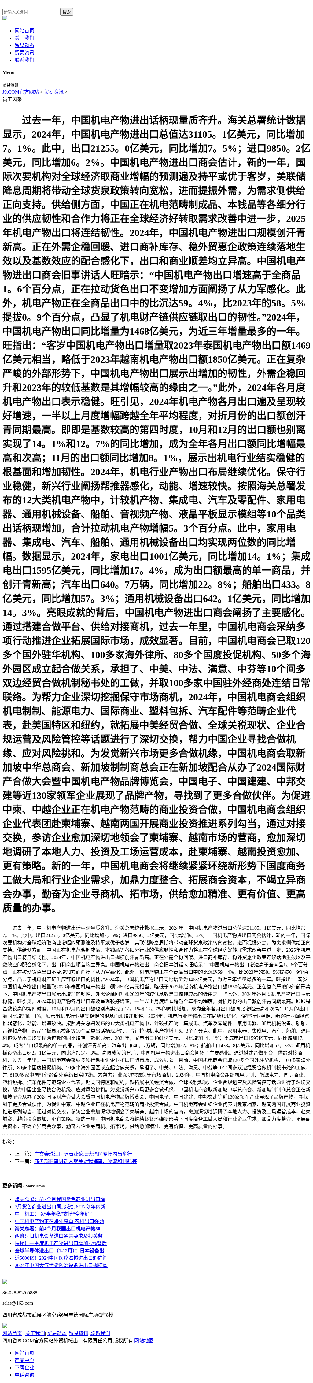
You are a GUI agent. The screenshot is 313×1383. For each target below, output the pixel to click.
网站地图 (144, 1340)
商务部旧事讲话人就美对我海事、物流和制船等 (85, 1161)
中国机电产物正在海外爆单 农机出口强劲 (59, 1221)
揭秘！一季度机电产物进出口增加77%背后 (61, 1243)
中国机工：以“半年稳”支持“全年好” (53, 1214)
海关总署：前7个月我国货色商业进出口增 (60, 1199)
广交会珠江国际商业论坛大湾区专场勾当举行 (83, 1154)
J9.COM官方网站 (20, 92)
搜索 (67, 12)
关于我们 (24, 38)
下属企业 (24, 1367)
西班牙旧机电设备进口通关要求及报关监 (59, 1236)
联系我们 (24, 60)
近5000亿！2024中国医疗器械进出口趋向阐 (61, 1258)
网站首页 (24, 30)
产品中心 (24, 1360)
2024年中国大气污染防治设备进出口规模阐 (61, 1265)
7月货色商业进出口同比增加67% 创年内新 (60, 1206)
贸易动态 (24, 45)
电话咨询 (24, 1374)
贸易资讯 (24, 52)
